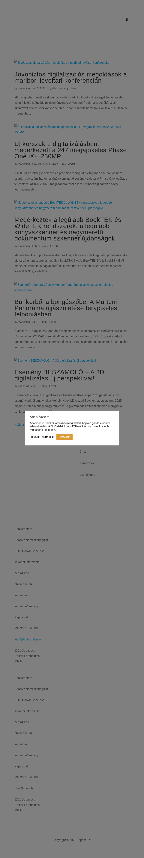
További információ (42, 436)
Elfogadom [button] (64, 436)
